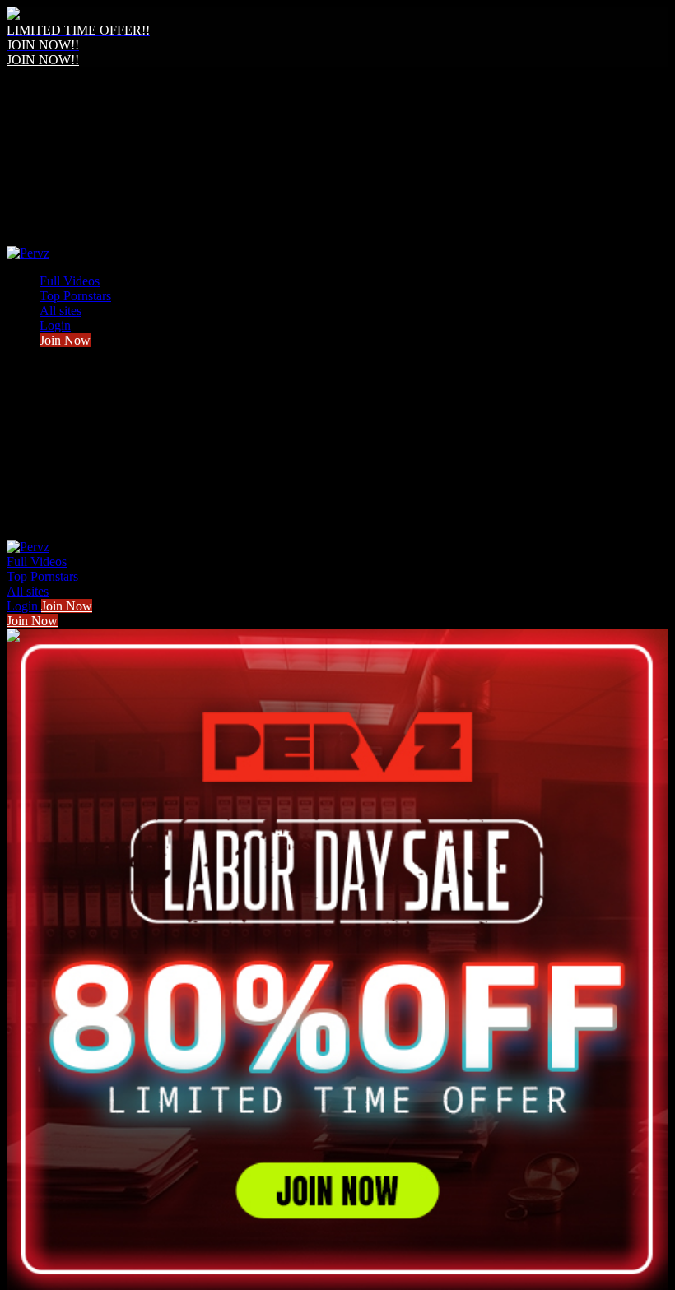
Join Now (65, 340)
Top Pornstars (75, 296)
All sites (60, 311)
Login (55, 325)
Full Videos (70, 281)
